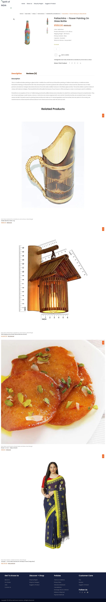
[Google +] (77, 63)
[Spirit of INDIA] (6, 3)
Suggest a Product (50, 3)
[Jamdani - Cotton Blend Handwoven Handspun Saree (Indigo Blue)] (53, 505)
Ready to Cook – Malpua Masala (9, 448)
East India (27, 13)
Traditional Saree (15, 560)
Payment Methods (59, 594)
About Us (7, 580)
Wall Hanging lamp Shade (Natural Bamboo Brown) (14, 334)
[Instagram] (82, 592)
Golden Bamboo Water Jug (8, 220)
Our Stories (8, 582)
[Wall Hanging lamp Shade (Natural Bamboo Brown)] (53, 278)
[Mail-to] (87, 592)
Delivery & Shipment (59, 592)
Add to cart (68, 49)
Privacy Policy (57, 582)
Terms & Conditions (59, 580)
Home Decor (41, 13)
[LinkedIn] (80, 63)
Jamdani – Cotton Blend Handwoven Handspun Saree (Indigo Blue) (18, 561)
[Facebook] (69, 63)
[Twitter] (72, 63)
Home (23, 3)
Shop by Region (38, 3)
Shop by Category (34, 582)
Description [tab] (17, 73)
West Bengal (30, 219)
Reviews (81, 582)
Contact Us (8, 587)
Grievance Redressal (59, 585)
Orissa (34, 13)
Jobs (6, 585)
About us (29, 3)
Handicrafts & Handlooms (53, 13)
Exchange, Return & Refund (61, 589)
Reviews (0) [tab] (31, 73)
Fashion (8, 560)
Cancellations (58, 587)
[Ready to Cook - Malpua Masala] (53, 392)
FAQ (80, 580)
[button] (14, 19)
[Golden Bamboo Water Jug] (53, 165)
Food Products (10, 446)
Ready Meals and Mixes (20, 446)
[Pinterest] (74, 63)
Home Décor (23, 219)
